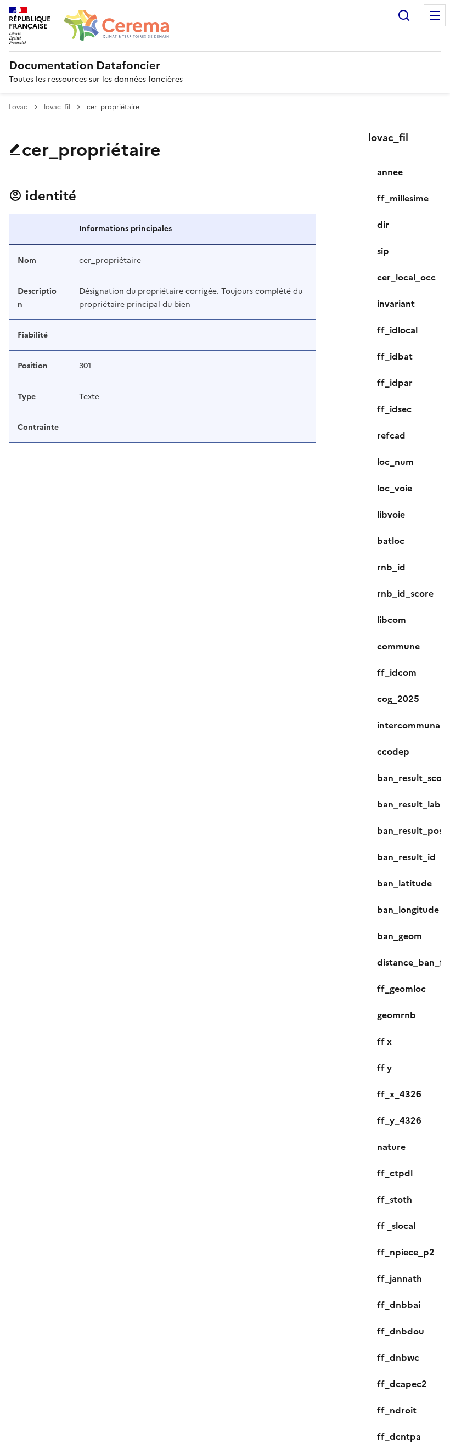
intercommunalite (404, 725)
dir (383, 224)
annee (390, 171)
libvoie (391, 514)
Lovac (18, 107)
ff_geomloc (401, 988)
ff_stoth (394, 1199)
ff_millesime (403, 198)
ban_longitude (404, 909)
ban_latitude (404, 883)
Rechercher (404, 15)
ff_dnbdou (400, 1331)
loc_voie (394, 488)
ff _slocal (396, 1225)
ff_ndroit (397, 1410)
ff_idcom (397, 672)
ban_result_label (404, 804)
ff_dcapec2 (402, 1383)
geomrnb (396, 1015)
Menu (435, 15)
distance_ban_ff (404, 962)
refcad (391, 435)
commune (398, 646)
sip (383, 250)
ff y (384, 1067)
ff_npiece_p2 (404, 1252)
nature (391, 1146)
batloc (390, 540)
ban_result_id (404, 856)
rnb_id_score (404, 593)
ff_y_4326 (399, 1120)
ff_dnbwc (398, 1357)
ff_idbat (395, 356)
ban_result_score (404, 777)
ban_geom (399, 935)
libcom (391, 619)
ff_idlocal (397, 329)
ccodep (393, 751)
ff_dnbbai (398, 1304)
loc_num (395, 461)
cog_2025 (398, 698)
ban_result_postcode (404, 830)
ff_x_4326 (399, 1094)
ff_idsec (394, 409)
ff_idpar (395, 382)
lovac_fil (57, 107)
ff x (384, 1041)
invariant (396, 303)
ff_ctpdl (395, 1173)
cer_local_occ (404, 277)
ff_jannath (399, 1278)
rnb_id (391, 567)
